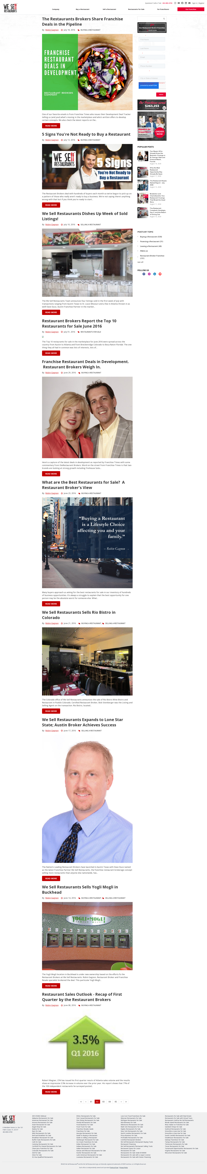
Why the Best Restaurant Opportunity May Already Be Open (156, 171)
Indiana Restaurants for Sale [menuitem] (86, 1146)
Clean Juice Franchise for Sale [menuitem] (42, 1148)
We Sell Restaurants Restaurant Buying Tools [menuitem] (137, 1142)
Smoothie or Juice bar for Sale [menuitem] (175, 1131)
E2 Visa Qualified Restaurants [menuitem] (42, 1157)
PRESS (144, 251)
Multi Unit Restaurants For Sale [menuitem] (132, 1127)
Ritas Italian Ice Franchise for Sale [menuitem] (177, 1125)
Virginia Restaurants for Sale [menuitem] (175, 1151)
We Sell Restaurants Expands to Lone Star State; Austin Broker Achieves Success (82, 722)
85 (116, 1101)
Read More (51, 125)
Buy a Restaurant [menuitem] (82, 9)
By (50, 30)
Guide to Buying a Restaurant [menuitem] (86, 1135)
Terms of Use (114, 1167)
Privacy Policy (124, 1167)
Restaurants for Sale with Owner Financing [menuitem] (136, 1157)
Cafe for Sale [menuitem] (36, 1142)
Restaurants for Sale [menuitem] (136, 9)
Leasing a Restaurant (151, 246)
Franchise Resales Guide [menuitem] (84, 1129)
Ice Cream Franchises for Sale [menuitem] (86, 1142)
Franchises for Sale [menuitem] (83, 1131)
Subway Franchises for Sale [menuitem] (174, 1140)
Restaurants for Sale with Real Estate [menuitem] (178, 1116)
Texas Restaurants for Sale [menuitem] (174, 1146)
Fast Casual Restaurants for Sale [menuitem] (88, 1118)
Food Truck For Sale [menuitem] (83, 1127)
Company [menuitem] (55, 9)
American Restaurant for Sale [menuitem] (42, 1120)
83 (103, 1101)
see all (140, 262)
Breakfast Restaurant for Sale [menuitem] (42, 1138)
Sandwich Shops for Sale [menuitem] (173, 1127)
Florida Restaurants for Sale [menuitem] (86, 1122)
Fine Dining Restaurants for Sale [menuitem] (87, 1120)
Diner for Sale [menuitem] (37, 1155)
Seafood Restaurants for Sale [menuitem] (175, 1129)
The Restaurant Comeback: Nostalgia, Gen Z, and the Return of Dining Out (158, 211)
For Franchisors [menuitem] (163, 9)
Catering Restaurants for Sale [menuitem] (42, 1144)
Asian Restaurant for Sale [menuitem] (41, 1125)
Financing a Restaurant (151, 241)
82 (97, 1101)
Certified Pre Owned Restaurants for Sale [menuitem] (46, 1146)
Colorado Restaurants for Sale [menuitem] (42, 1151)
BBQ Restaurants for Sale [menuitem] (41, 1133)
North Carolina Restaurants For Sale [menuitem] (133, 1133)
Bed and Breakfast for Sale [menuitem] (41, 1135)
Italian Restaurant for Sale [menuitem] (85, 1148)
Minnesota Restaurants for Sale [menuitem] (132, 1125)
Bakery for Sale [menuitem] (37, 1129)
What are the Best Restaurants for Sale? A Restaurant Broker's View (83, 485)
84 (110, 1101)
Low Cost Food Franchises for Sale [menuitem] (133, 1116)
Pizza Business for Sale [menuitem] (129, 1135)
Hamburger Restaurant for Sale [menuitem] (87, 1140)
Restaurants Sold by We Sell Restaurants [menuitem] (179, 1120)
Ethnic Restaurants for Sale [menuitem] (86, 1116)
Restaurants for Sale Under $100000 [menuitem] (133, 1153)
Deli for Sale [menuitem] (36, 1153)
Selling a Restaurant (91, 224)
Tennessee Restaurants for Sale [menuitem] (176, 1144)
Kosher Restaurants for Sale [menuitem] (86, 1153)
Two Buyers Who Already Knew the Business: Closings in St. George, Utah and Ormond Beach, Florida (157, 156)
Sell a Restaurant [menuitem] (109, 9)
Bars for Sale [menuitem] (36, 1131)
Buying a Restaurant (90, 30)
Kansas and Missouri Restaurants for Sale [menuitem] (91, 1151)
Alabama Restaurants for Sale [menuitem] (42, 1118)
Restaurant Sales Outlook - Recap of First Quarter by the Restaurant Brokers (82, 997)
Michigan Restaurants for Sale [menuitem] (131, 1120)
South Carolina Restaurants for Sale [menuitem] (177, 1135)
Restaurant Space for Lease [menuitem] (130, 1148)
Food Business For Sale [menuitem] (84, 1125)
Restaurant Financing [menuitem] (128, 1144)
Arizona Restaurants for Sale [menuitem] (42, 1122)
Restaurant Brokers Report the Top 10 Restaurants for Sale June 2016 (79, 323)
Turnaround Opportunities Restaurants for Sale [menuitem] (181, 1148)
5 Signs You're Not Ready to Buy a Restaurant (86, 134)
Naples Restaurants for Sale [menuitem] (130, 1129)
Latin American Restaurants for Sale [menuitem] (89, 1155)
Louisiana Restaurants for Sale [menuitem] (87, 1157)
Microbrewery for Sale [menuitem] (128, 1122)
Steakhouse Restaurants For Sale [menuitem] (176, 1138)
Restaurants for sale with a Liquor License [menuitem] (135, 1155)
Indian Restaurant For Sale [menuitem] (85, 1144)
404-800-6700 (167, 3)
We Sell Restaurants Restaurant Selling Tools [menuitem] (137, 1146)
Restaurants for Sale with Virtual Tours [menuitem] (178, 1118)
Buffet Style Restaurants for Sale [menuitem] (43, 1140)
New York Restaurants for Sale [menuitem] (131, 1131)
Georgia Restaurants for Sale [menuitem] (86, 1133)
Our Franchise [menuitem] (191, 9)
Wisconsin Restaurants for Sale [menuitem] (176, 1153)
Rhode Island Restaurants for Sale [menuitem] (177, 1122)
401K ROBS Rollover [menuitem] (39, 1116)
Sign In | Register (198, 3)
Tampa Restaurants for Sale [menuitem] (175, 1142)
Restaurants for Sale (91, 332)
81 (91, 1101)
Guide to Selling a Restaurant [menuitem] (86, 1138)
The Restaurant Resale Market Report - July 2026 (158, 183)
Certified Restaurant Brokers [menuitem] (131, 1140)
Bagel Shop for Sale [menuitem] (39, 1127)
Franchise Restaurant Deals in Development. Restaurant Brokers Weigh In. (85, 364)
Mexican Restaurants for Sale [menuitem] (131, 1118)
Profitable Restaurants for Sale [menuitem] (132, 1138)
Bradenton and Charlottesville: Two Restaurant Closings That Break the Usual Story (157, 198)
